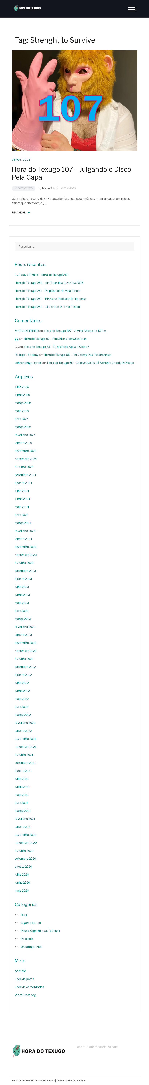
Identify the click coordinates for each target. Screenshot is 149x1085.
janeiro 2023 (23, 635)
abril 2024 (22, 515)
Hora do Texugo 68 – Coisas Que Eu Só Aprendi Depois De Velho (90, 363)
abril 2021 (21, 802)
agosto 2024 (23, 483)
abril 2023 (21, 611)
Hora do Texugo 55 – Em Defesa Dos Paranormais (77, 355)
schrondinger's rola (28, 363)
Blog (24, 915)
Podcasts (27, 939)
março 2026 (23, 403)
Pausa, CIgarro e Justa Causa (40, 931)
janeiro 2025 (23, 443)
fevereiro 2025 (25, 435)
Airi (67, 1080)
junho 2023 (22, 595)
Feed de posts (24, 979)
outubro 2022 (24, 659)
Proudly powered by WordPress (33, 1080)
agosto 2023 (23, 579)
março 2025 (23, 427)
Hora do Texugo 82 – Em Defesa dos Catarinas (55, 339)
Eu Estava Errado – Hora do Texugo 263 (42, 275)
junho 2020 (22, 882)
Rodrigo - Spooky (26, 355)
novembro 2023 (26, 555)
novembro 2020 (26, 842)
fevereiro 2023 (25, 627)
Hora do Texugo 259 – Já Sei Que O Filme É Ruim (47, 307)
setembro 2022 (25, 667)
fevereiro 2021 (25, 818)
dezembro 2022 (25, 643)
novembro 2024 (26, 459)
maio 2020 (22, 890)
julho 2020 (22, 874)
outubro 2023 (24, 563)
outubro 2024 (24, 467)
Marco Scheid (50, 188)
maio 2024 (22, 507)
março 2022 (23, 714)
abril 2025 (21, 419)
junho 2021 (22, 786)
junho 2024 (22, 499)
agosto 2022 (23, 675)
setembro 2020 (25, 858)
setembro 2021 (25, 762)
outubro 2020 (24, 850)
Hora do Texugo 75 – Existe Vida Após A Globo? (56, 347)
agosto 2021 (23, 770)
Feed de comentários (29, 987)
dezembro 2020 (25, 834)
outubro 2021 (24, 754)
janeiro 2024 (23, 539)
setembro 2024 (25, 475)
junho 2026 (22, 395)
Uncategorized (24, 188)
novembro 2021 (25, 746)
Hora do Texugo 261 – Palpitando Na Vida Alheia (47, 291)
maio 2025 (22, 411)
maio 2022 (22, 698)
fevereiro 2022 (25, 722)
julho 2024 (22, 491)
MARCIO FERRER (27, 331)
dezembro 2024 (26, 451)
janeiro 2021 (23, 826)
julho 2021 (22, 778)
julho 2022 (22, 683)
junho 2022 (22, 691)
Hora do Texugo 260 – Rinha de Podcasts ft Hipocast (50, 299)
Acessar (20, 971)
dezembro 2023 (25, 547)
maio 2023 (22, 603)
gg (16, 339)
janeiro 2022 (23, 730)
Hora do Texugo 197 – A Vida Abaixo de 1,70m (75, 331)
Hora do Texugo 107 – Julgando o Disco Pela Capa (71, 173)
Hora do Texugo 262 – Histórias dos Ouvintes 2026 (49, 283)
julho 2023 (22, 587)
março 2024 (23, 523)
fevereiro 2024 (25, 531)
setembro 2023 (25, 571)
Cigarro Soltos (31, 923)
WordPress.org (25, 995)
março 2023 (23, 619)
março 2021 (23, 810)
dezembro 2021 (25, 738)
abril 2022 (21, 706)
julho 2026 (22, 387)
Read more (21, 212)
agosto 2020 (23, 866)
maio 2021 (22, 794)
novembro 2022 (26, 651)
